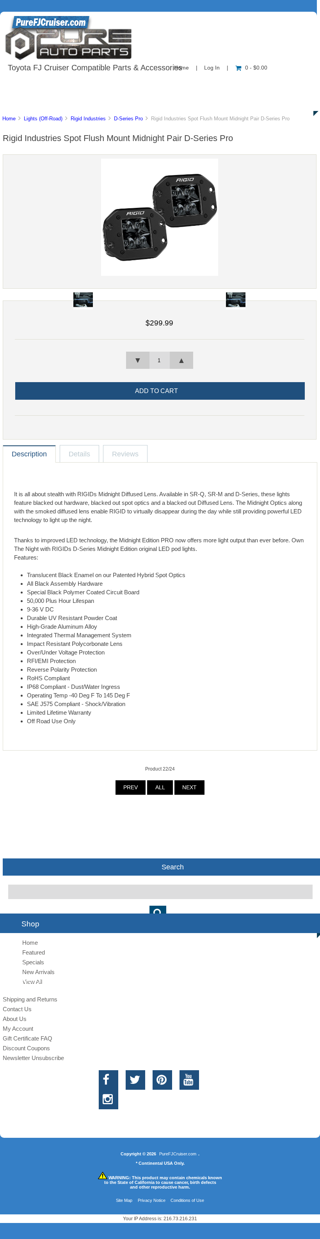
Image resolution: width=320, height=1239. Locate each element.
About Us (78, 84)
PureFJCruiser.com (177, 1153)
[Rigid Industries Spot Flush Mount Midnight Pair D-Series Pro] (159, 274)
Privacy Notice (151, 1200)
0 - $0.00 (256, 68)
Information (137, 84)
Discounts (76, 101)
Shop (30, 84)
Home (9, 119)
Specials (33, 962)
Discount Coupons (26, 1048)
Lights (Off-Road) (43, 119)
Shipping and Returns (30, 999)
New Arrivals (38, 972)
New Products (263, 84)
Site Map (124, 1200)
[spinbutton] (159, 360)
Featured (33, 952)
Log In (212, 68)
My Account (18, 1028)
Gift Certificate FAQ (27, 1038)
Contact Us (198, 84)
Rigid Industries (88, 119)
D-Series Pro (128, 119)
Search (173, 867)
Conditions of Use (187, 1200)
